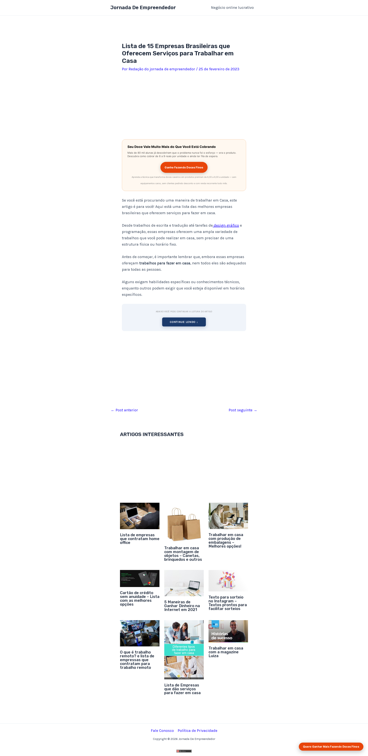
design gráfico (226, 225)
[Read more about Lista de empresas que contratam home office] (139, 515)
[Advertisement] (184, 106)
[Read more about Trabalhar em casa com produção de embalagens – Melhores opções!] (228, 515)
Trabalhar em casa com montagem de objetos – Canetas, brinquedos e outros (183, 554)
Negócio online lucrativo (232, 7)
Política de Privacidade (197, 730)
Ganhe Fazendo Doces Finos (184, 167)
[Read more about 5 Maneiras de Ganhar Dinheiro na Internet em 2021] (184, 583)
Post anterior (124, 410)
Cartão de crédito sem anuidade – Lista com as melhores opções (139, 598)
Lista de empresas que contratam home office (139, 539)
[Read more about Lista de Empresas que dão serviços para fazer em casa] (184, 649)
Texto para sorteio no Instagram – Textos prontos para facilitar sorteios (228, 603)
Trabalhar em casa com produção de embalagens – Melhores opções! (226, 540)
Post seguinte (243, 410)
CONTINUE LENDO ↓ (184, 322)
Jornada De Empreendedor (143, 8)
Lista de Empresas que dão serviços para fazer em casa (182, 689)
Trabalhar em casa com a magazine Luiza (226, 652)
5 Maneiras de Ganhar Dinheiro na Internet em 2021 (182, 606)
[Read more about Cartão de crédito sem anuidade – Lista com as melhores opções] (139, 578)
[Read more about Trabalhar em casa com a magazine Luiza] (228, 631)
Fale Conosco (162, 730)
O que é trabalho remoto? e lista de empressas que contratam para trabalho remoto (137, 660)
